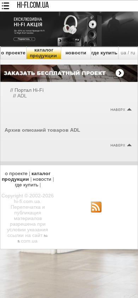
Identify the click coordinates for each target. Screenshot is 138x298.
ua (123, 52)
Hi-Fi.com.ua (33, 5)
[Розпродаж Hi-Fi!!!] (69, 44)
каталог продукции (43, 52)
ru (133, 52)
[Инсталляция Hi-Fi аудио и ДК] (69, 71)
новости (75, 52)
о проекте (13, 52)
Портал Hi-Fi (29, 90)
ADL (22, 96)
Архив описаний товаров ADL (42, 130)
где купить (104, 52)
